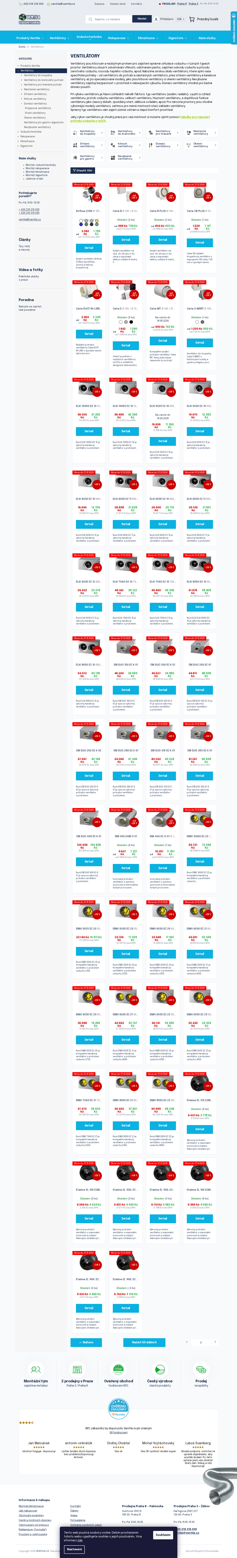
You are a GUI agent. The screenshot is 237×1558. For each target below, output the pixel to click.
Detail (89, 248)
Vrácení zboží (118, 4)
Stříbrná (91, 221)
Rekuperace (28, 136)
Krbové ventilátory (35, 99)
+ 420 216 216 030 (29, 209)
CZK (179, 19)
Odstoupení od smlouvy (34, 1525)
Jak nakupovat (28, 1510)
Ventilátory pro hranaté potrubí (43, 85)
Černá (131, 322)
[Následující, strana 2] (201, 1342)
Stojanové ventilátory (38, 108)
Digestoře (27, 146)
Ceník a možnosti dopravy (35, 1520)
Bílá (81, 221)
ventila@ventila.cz (30, 219)
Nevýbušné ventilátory (37, 127)
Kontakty (136, 4)
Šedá (86, 221)
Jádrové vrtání (34, 179)
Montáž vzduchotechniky (41, 165)
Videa (73, 1515)
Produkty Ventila (30, 66)
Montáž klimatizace (37, 172)
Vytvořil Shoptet (195, 1551)
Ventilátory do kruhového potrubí (43, 80)
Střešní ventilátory (35, 94)
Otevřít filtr (84, 171)
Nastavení (74, 1549)
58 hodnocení (119, 1432)
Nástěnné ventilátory (36, 89)
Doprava (99, 4)
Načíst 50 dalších (144, 1342)
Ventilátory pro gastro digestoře (44, 122)
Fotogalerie (77, 1520)
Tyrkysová (97, 224)
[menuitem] (30, 38)
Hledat (142, 19)
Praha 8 (182, 4)
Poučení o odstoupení (33, 1534)
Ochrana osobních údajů (86, 1525)
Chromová (86, 224)
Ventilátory (27, 70)
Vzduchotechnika (31, 132)
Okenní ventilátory (35, 118)
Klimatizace (28, 141)
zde (79, 1540)
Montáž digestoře (37, 175)
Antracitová (91, 224)
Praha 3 (193, 4)
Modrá (81, 224)
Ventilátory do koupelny (38, 75)
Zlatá (97, 221)
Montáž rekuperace (37, 168)
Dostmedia (212, 1551)
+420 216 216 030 (185, 1529)
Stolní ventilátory (35, 113)
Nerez (202, 322)
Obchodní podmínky (31, 1515)
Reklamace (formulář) (33, 1529)
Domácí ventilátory (35, 104)
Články (74, 1510)
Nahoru (88, 1342)
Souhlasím (163, 1535)
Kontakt (75, 1506)
